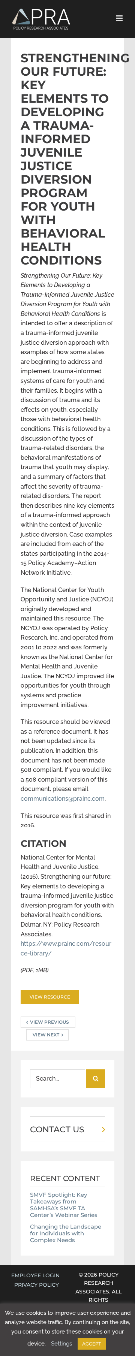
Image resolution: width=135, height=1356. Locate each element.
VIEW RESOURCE (50, 997)
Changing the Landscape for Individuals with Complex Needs (65, 1233)
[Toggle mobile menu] (120, 18)
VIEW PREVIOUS (49, 1022)
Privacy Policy (36, 1284)
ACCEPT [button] (91, 1344)
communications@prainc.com (63, 798)
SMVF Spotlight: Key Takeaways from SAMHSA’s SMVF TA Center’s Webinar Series (64, 1204)
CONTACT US (57, 1129)
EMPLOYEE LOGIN (35, 1275)
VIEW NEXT (46, 1035)
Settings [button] (61, 1343)
